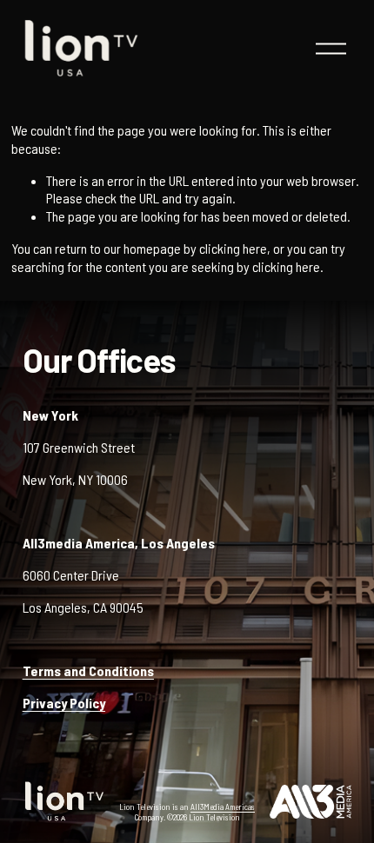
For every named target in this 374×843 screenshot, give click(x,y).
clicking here (233, 248)
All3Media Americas (222, 806)
